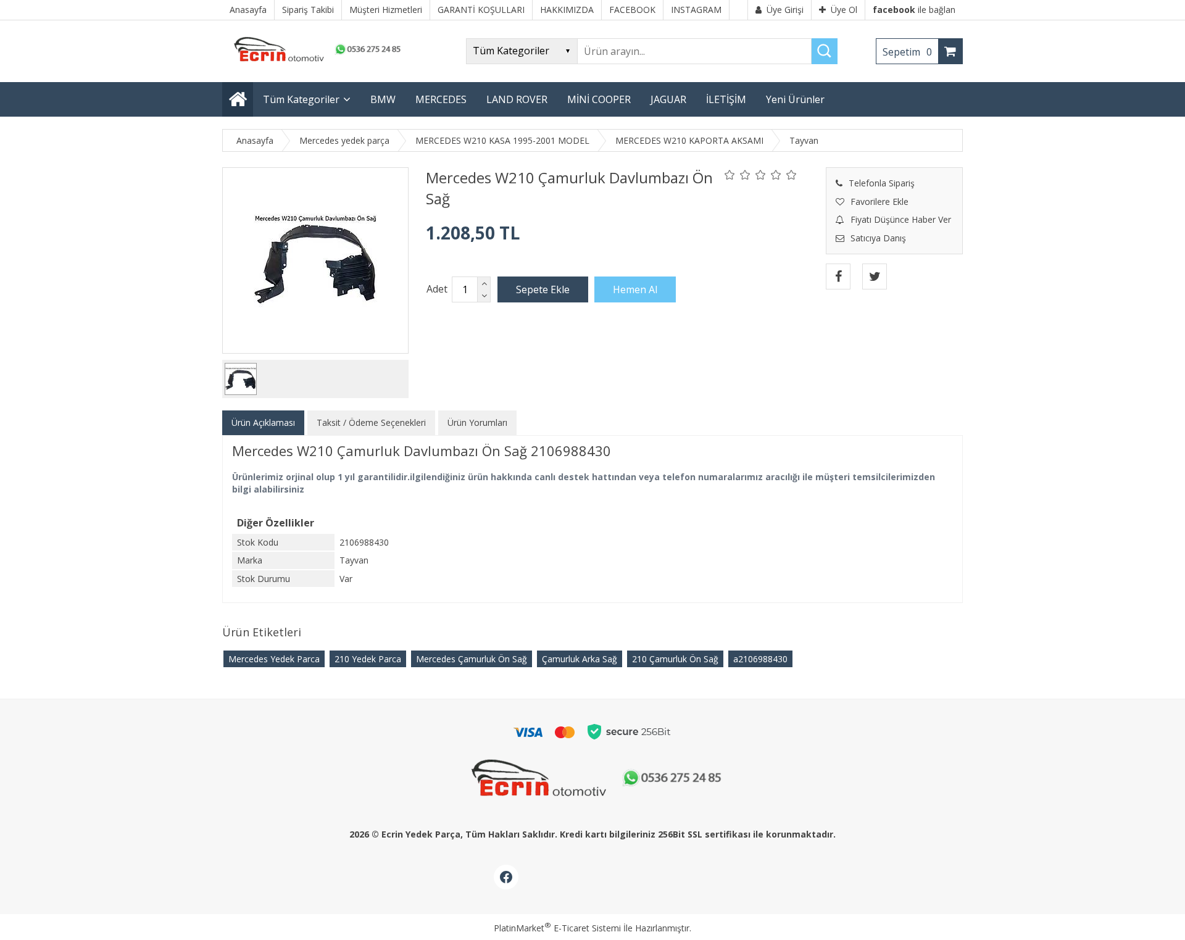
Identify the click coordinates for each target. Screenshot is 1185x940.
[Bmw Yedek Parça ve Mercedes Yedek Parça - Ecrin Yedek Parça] (314, 61)
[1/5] (730, 174)
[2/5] (737, 174)
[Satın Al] (635, 289)
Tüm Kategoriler (301, 99)
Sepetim (907, 52)
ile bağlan (914, 9)
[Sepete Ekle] (542, 289)
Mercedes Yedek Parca (274, 659)
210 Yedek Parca (368, 659)
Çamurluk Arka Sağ (579, 659)
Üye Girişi (785, 9)
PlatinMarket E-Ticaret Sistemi (557, 928)
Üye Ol (844, 9)
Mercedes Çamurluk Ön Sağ (471, 659)
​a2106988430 (760, 659)
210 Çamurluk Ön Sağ (675, 659)
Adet (436, 289)
